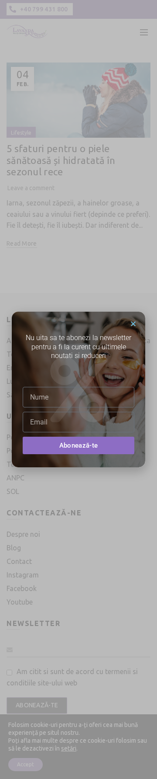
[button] (133, 323)
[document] (78, 389)
